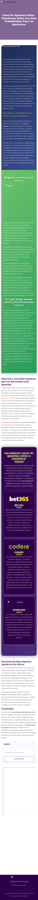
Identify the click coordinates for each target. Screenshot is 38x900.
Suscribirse (19, 759)
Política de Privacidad (19, 885)
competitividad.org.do (10, 893)
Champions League (7, 398)
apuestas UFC (7, 422)
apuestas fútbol (27, 403)
